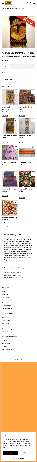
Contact (4, 340)
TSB (24, 359)
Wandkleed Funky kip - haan (15, 8)
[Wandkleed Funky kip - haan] (18, 48)
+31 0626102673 (17, 272)
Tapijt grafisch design (9, 189)
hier (4, 447)
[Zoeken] (34, 3)
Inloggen (4, 317)
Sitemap (4, 346)
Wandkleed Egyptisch (9, 136)
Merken (4, 291)
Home (4, 8)
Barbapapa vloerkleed (9, 162)
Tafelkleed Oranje (25, 162)
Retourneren (6, 343)
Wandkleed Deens (25, 136)
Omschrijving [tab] (8, 79)
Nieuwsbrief (5, 326)
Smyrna (32, 56)
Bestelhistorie (6, 320)
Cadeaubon (5, 294)
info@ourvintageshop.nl (13, 275)
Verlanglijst (5, 323)
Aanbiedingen (6, 297)
